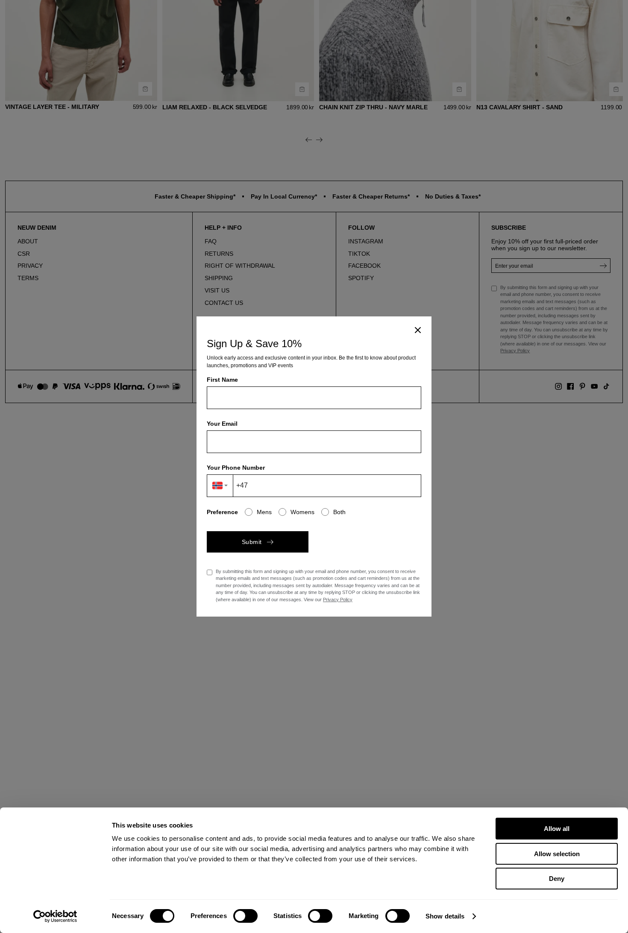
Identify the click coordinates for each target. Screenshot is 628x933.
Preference (222, 512)
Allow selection (557, 853)
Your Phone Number (236, 467)
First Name (222, 379)
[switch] (245, 916)
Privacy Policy (337, 599)
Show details (445, 916)
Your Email (222, 423)
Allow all (556, 828)
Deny (556, 878)
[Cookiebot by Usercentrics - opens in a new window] (55, 916)
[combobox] (220, 486)
